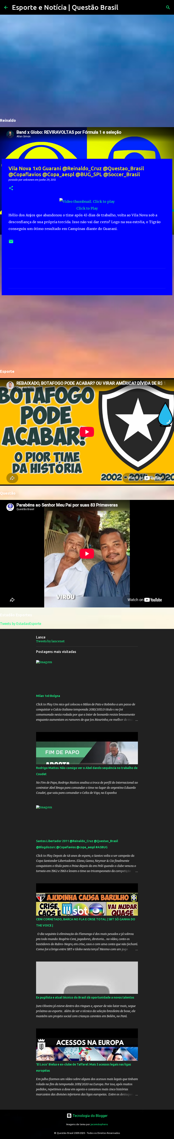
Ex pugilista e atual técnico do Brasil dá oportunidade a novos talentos (85, 997)
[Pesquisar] (124, 7)
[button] (11, 188)
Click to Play (87, 208)
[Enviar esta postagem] (11, 243)
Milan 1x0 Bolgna (48, 696)
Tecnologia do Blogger (90, 1116)
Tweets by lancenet (50, 641)
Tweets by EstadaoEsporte (20, 624)
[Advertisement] (87, 331)
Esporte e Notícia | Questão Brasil (65, 7)
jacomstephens (99, 1124)
